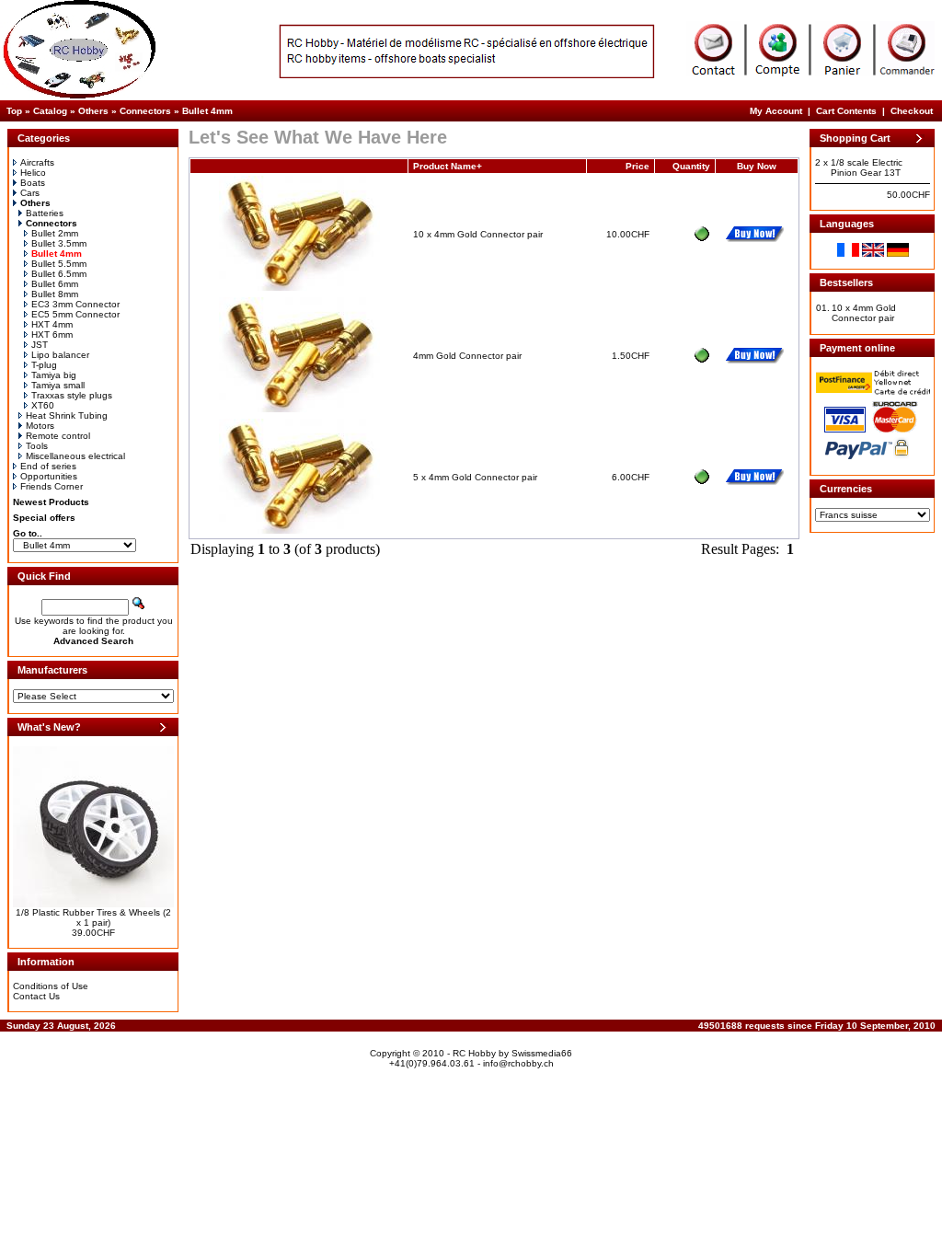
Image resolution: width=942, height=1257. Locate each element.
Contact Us (36, 996)
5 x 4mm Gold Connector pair (475, 477)
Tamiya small (58, 385)
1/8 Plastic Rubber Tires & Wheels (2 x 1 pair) (93, 917)
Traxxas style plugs (71, 395)
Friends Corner (51, 486)
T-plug (44, 365)
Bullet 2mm (54, 233)
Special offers (44, 518)
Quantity (691, 166)
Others (93, 111)
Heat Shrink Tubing (67, 415)
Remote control (58, 436)
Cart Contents (846, 111)
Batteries (44, 213)
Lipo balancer (60, 355)
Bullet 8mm (54, 294)
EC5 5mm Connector (75, 314)
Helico (33, 172)
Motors (40, 426)
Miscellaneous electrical (75, 456)
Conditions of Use (50, 986)
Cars (30, 193)
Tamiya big (53, 375)
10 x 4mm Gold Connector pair (478, 234)
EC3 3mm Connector (75, 304)
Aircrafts (37, 162)
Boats (32, 183)
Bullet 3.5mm (58, 243)
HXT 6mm (52, 334)
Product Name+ (447, 166)
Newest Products (51, 502)
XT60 (42, 405)
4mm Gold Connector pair (467, 356)
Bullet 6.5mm (58, 274)
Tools (37, 446)
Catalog (50, 111)
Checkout (911, 111)
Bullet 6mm (54, 284)
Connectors (145, 111)
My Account (776, 111)
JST (39, 345)
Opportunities (48, 476)
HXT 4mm (52, 324)
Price (637, 166)
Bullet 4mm (207, 111)
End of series (48, 466)
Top (14, 111)
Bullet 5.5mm (58, 264)
